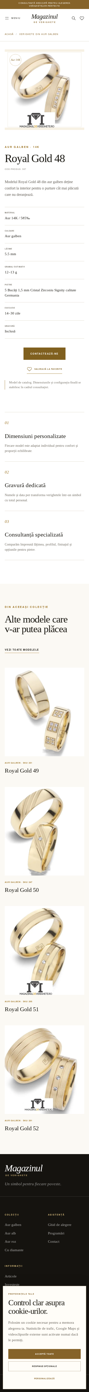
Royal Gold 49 (22, 770)
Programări (56, 1233)
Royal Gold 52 (22, 1128)
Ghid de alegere (59, 1225)
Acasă (9, 34)
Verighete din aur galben (38, 34)
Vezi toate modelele (22, 649)
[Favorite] (82, 18)
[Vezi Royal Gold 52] (44, 1069)
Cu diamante (14, 1250)
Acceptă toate (44, 1354)
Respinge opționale (44, 1366)
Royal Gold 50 (22, 890)
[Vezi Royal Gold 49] (44, 712)
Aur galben (13, 1225)
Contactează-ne (44, 353)
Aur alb (10, 1233)
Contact (53, 1241)
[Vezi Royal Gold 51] (44, 950)
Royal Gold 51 (22, 1009)
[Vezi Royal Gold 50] (44, 831)
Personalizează (44, 1378)
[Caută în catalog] (73, 18)
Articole (11, 1276)
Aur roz (10, 1241)
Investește (12, 1284)
